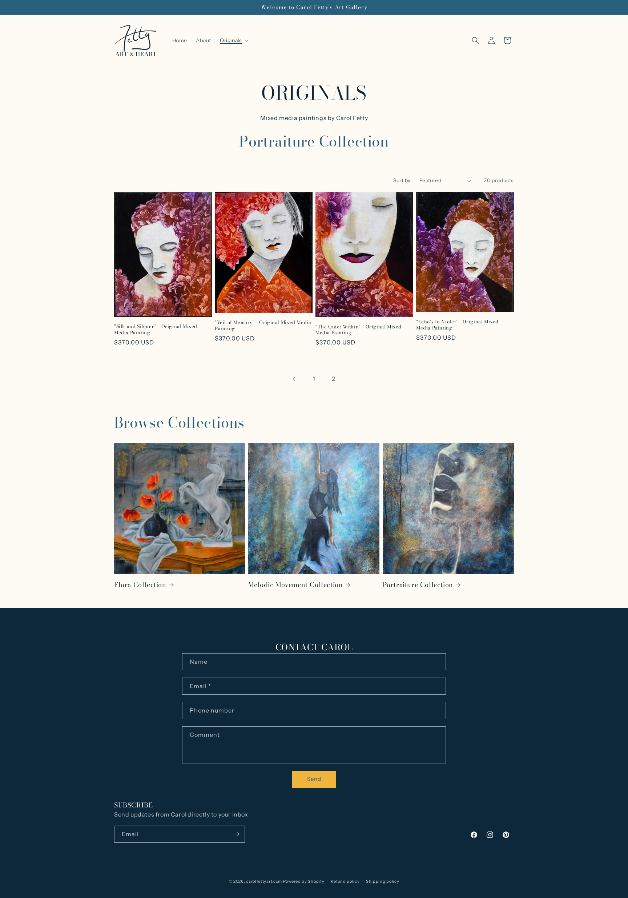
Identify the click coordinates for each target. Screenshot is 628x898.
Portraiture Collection (418, 584)
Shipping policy (382, 881)
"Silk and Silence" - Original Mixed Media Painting (155, 329)
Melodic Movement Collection (295, 584)
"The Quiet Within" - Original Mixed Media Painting (358, 330)
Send (314, 778)
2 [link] (333, 378)
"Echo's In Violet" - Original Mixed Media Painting (457, 325)
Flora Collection (140, 584)
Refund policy (345, 881)
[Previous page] (294, 379)
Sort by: (402, 180)
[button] (233, 40)
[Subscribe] (237, 834)
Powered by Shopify (304, 881)
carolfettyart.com (264, 881)
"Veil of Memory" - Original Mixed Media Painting (263, 325)
